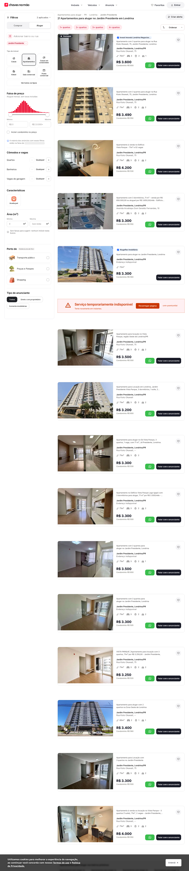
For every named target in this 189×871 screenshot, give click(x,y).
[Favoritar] (178, 40)
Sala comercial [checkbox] (29, 75)
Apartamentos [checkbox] (29, 62)
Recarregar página (148, 306)
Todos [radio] (12, 299)
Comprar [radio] (18, 25)
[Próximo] (108, 64)
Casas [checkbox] (13, 62)
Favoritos (159, 5)
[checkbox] (29, 258)
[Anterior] (103, 64)
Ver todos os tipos (29, 83)
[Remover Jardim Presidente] (26, 43)
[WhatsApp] (150, 65)
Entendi (172, 862)
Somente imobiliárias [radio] (18, 306)
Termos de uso (61, 862)
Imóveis (75, 5)
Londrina (93, 15)
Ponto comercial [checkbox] (44, 75)
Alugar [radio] (40, 25)
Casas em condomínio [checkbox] (44, 62)
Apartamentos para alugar (69, 15)
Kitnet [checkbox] (13, 75)
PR (85, 15)
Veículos (92, 5)
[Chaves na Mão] (16, 5)
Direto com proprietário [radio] (31, 299)
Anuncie (109, 5)
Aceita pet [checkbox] (14, 203)
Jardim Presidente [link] (108, 15)
